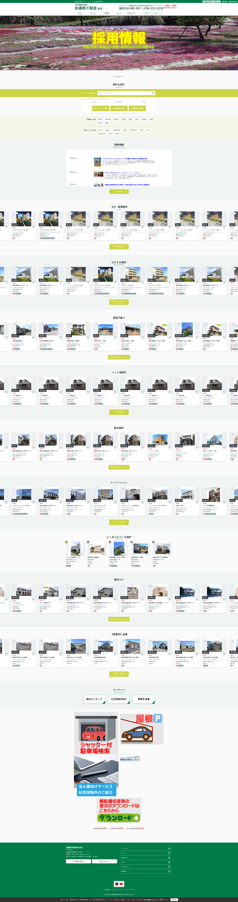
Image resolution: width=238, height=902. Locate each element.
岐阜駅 (100, 119)
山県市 (110, 133)
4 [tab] (119, 76)
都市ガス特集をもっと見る (119, 619)
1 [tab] (114, 76)
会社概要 (106, 13)
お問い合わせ (131, 13)
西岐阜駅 (116, 119)
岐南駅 (124, 119)
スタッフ (119, 13)
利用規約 (107, 889)
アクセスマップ (125, 866)
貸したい (94, 13)
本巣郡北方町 (102, 133)
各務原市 (107, 130)
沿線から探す (120, 108)
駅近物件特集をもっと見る (119, 467)
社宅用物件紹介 (119, 699)
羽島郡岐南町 (116, 130)
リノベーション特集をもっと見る (119, 522)
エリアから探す (102, 108)
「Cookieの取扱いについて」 (150, 899)
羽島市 (142, 130)
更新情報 (119, 191)
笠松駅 (137, 119)
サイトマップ (130, 889)
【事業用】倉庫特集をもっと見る (119, 674)
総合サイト (158, 13)
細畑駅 (107, 123)
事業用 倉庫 (144, 699)
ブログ (123, 862)
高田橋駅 (144, 119)
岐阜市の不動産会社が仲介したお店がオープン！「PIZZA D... (123, 172)
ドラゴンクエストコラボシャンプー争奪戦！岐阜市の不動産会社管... (125, 158)
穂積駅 (151, 119)
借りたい (81, 13)
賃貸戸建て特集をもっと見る (119, 357)
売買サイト (148, 13)
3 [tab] (118, 76)
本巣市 (117, 133)
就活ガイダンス (94, 699)
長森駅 (130, 119)
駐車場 (144, 102)
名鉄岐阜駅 (108, 119)
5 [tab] (121, 76)
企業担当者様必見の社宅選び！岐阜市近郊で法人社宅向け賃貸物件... (127, 185)
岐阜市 (100, 130)
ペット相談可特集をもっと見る (119, 412)
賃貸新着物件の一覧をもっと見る (119, 246)
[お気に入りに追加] (6, 227)
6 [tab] (123, 76)
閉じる (174, 899)
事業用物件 (119, 102)
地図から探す (139, 108)
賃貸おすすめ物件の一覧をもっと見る (119, 302)
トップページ (125, 848)
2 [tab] (116, 76)
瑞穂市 (125, 130)
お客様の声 (124, 857)
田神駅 (100, 123)
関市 (148, 130)
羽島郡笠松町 (133, 130)
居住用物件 (94, 102)
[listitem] (78, 225)
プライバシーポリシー (118, 889)
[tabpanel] (119, 45)
